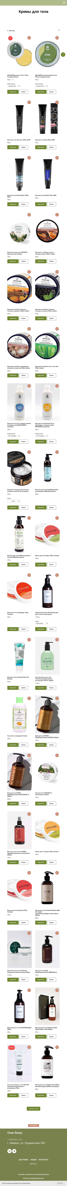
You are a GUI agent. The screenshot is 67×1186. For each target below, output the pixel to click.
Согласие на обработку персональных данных (33, 1174)
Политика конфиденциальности (33, 1178)
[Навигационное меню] (64, 3)
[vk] (9, 1151)
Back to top (33, 1164)
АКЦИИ (33, 1160)
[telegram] (14, 1151)
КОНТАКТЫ (43, 1160)
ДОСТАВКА (23, 1160)
